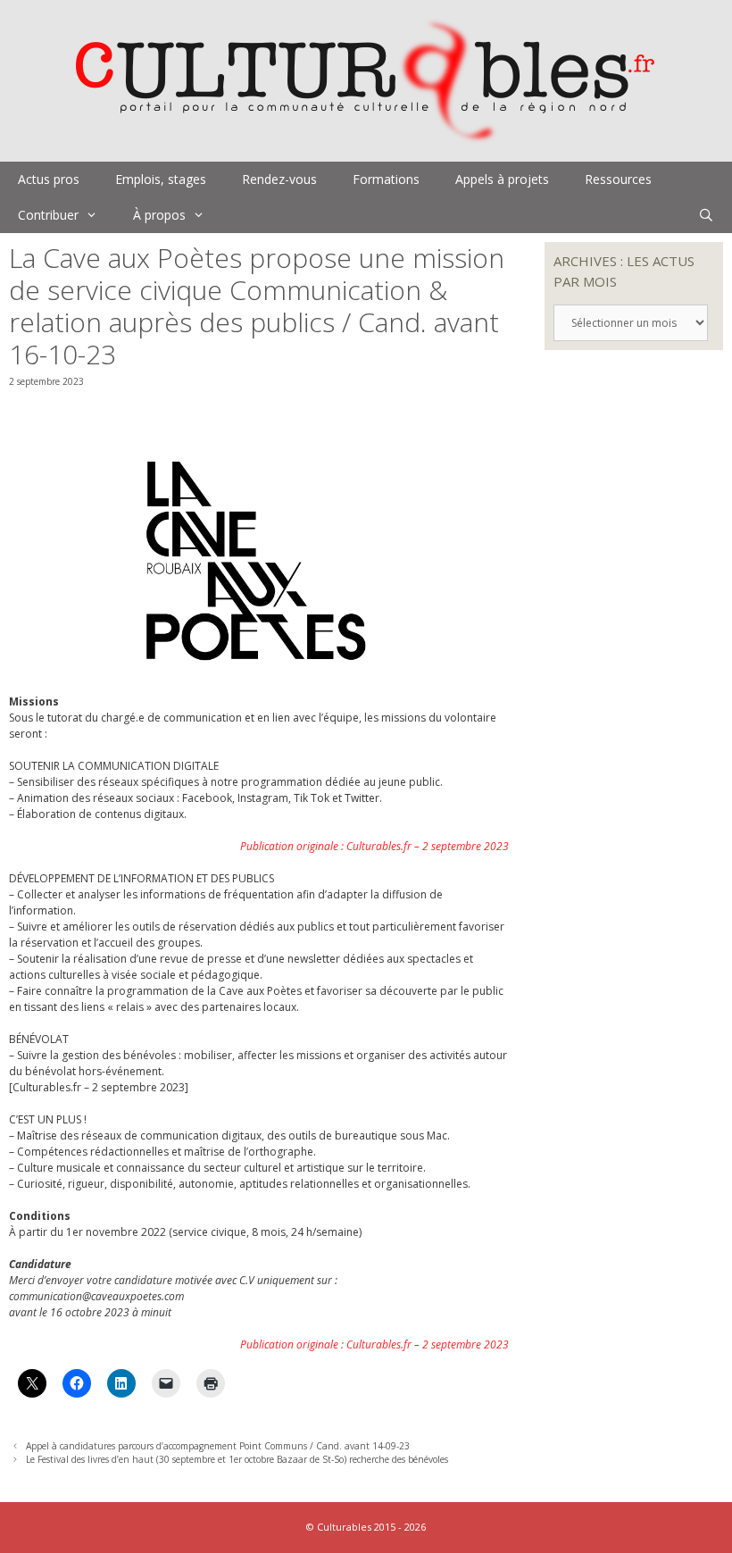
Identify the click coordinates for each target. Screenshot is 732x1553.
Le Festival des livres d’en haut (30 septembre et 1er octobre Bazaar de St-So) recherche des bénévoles (237, 1459)
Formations (386, 179)
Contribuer (48, 214)
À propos (159, 214)
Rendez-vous (279, 179)
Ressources (618, 179)
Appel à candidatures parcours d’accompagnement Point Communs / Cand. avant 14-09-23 (218, 1446)
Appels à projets (502, 179)
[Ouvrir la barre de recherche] (706, 215)
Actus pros (48, 179)
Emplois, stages (160, 179)
